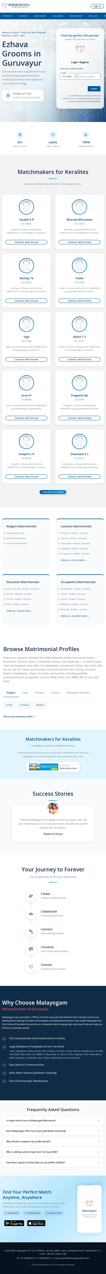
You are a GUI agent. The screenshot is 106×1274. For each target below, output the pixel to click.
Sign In (97, 6)
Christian (24, 704)
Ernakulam (66, 553)
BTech (9, 599)
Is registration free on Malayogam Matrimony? (31, 1120)
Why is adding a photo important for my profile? (32, 1151)
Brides (74, 533)
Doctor (64, 593)
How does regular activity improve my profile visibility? (35, 1162)
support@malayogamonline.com (74, 1258)
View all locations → (74, 560)
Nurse (64, 599)
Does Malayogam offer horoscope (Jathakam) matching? (36, 1130)
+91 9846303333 (27, 1258)
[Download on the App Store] (36, 1223)
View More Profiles (53, 492)
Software (65, 604)
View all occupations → (75, 616)
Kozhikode (40, 16)
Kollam (93, 16)
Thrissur (7, 16)
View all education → (19, 611)
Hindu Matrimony (15, 533)
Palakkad (58, 16)
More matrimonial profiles (19, 716)
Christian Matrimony (16, 543)
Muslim (40, 704)
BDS (8, 604)
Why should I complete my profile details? (28, 1141)
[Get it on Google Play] (14, 1224)
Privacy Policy (94, 101)
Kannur (23, 16)
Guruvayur (76, 16)
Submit (94, 89)
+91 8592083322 (43, 1258)
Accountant (66, 588)
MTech (9, 593)
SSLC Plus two (13, 588)
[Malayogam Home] (16, 6)
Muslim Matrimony (15, 538)
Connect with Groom (26, 242)
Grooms (84, 533)
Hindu (9, 704)
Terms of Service (78, 101)
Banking (65, 609)
